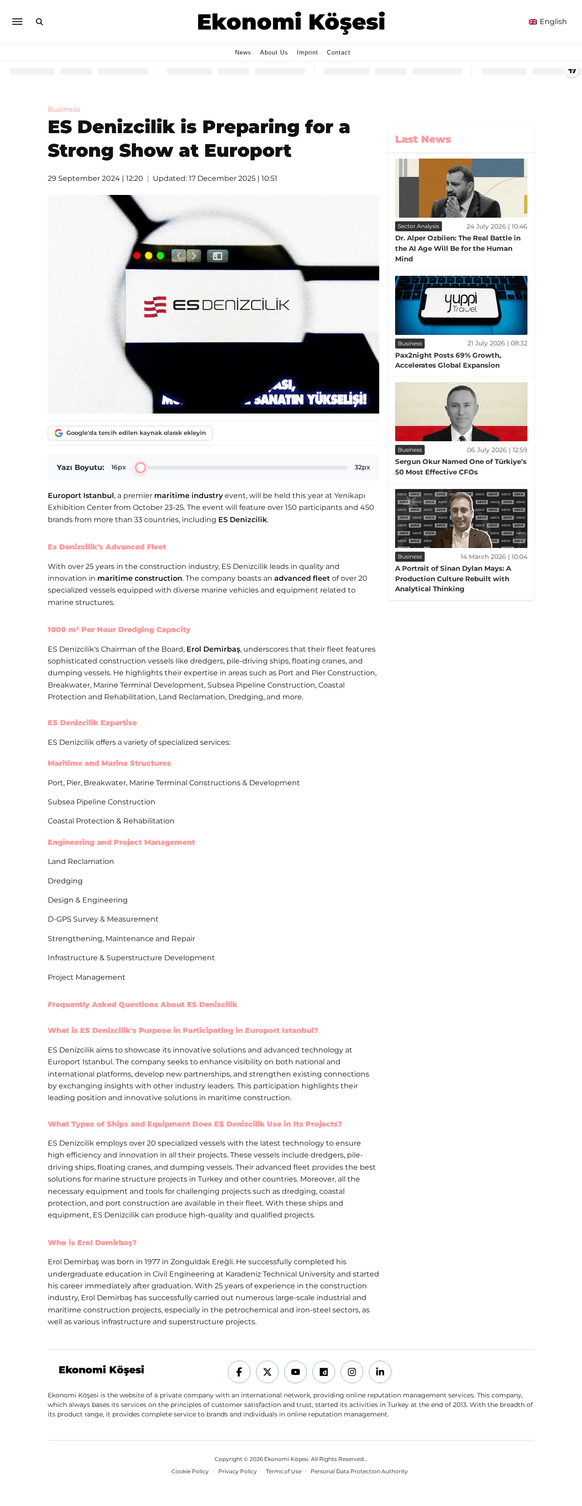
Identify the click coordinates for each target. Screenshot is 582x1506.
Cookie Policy (190, 1472)
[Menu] (16, 21)
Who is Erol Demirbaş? (92, 1242)
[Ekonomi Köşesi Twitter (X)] (267, 1372)
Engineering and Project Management (121, 842)
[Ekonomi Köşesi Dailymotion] (323, 1372)
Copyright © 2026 (239, 1459)
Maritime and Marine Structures (109, 763)
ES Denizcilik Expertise (92, 722)
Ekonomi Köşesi (291, 22)
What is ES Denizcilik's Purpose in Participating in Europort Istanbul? (183, 1030)
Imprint (307, 52)
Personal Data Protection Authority (359, 1471)
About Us (274, 52)
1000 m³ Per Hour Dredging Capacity (119, 629)
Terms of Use (283, 1471)
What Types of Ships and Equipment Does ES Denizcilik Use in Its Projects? (195, 1124)
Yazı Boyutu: (80, 467)
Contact (339, 52)
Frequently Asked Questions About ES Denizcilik (142, 1004)
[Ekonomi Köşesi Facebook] (239, 1372)
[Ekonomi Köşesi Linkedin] (380, 1372)
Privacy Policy (237, 1471)
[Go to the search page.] (39, 21)
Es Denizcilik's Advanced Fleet (107, 547)
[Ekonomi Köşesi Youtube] (295, 1372)
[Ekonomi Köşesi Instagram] (352, 1372)
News (243, 52)
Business (64, 109)
